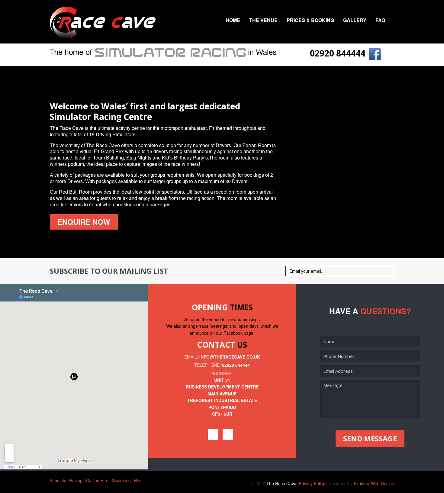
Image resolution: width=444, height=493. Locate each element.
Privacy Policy (312, 483)
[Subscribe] (388, 271)
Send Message (370, 438)
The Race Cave (281, 483)
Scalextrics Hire (127, 480)
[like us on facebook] (374, 53)
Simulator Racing (66, 480)
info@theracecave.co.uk (229, 357)
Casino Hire (97, 480)
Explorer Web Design (374, 483)
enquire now (83, 222)
